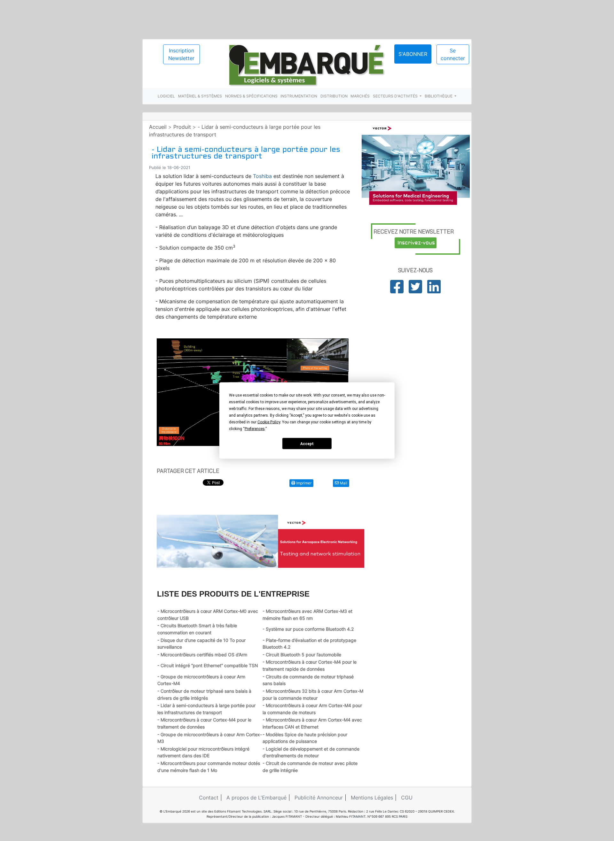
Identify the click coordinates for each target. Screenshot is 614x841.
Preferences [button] (255, 429)
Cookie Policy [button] (268, 422)
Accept (307, 443)
